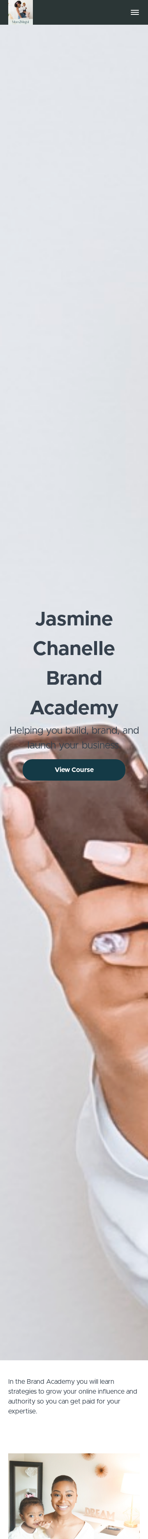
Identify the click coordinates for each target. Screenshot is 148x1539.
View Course (74, 770)
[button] (135, 12)
